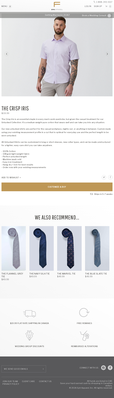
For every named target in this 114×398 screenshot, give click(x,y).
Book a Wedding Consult (94, 15)
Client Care (28, 381)
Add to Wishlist (10, 177)
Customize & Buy (57, 187)
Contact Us (45, 381)
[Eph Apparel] (57, 6)
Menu (4, 6)
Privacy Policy (11, 384)
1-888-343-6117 (104, 2)
